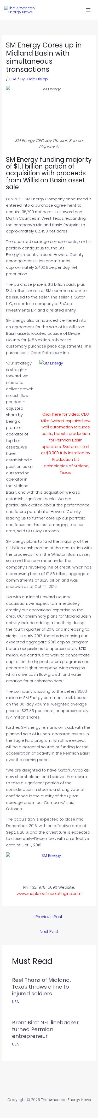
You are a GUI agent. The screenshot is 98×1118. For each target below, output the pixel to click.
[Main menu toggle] (88, 9)
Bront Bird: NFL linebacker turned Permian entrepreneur (45, 1029)
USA (12, 79)
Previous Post (49, 917)
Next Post (49, 932)
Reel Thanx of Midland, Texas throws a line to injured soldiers (41, 986)
